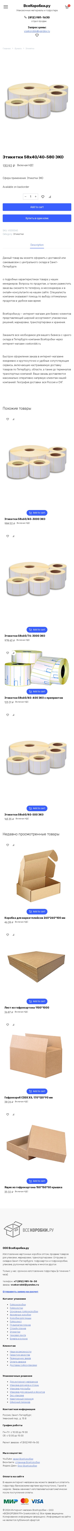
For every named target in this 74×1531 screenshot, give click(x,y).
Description (37, 245)
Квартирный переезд (22, 1398)
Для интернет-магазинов (24, 1381)
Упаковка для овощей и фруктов (27, 1392)
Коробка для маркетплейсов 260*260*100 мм (34, 918)
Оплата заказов (18, 1361)
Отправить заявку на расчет (20, 1291)
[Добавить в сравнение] (50, 197)
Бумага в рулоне (19, 1338)
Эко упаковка (17, 1395)
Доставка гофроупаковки (23, 1365)
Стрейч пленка (18, 1328)
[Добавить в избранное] (43, 197)
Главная (7, 48)
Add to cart (37, 207)
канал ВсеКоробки (23, 1458)
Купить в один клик (37, 218)
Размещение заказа (20, 1358)
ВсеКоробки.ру (37, 6)
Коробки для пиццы (20, 1318)
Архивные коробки (20, 1314)
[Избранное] (37, 35)
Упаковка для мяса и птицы (24, 1385)
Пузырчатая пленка (20, 1325)
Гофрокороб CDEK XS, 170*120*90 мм (28, 1097)
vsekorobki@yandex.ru (37, 31)
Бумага (18, 48)
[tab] (37, 244)
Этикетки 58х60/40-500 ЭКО (23, 814)
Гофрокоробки (18, 1304)
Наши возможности (20, 1351)
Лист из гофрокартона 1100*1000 (26, 1007)
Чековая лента (18, 1335)
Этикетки (30, 48)
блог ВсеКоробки (27, 1465)
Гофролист (16, 1321)
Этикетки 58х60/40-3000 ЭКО (24, 519)
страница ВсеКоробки (27, 1462)
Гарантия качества (20, 1354)
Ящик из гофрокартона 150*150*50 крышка (33, 1187)
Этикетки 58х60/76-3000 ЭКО (24, 635)
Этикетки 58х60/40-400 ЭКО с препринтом (33, 697)
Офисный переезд (20, 1402)
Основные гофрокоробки (24, 1311)
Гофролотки (16, 1308)
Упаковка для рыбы (20, 1388)
